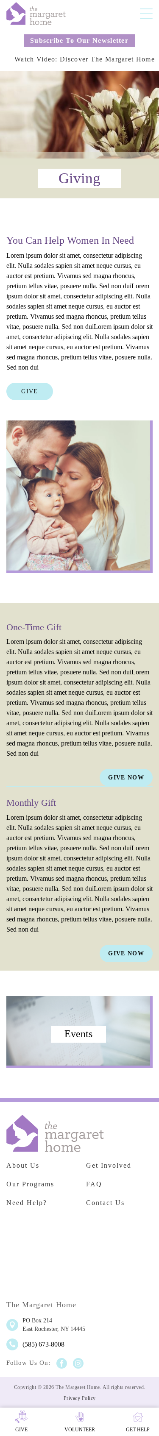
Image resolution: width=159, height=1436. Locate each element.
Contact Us (105, 1202)
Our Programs (30, 1184)
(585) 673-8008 (43, 1344)
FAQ (94, 1184)
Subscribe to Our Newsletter (79, 40)
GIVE (29, 391)
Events (78, 1033)
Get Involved (108, 1165)
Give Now (126, 777)
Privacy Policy (80, 1398)
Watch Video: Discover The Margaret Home (84, 59)
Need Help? (26, 1202)
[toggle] (146, 13)
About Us (22, 1165)
